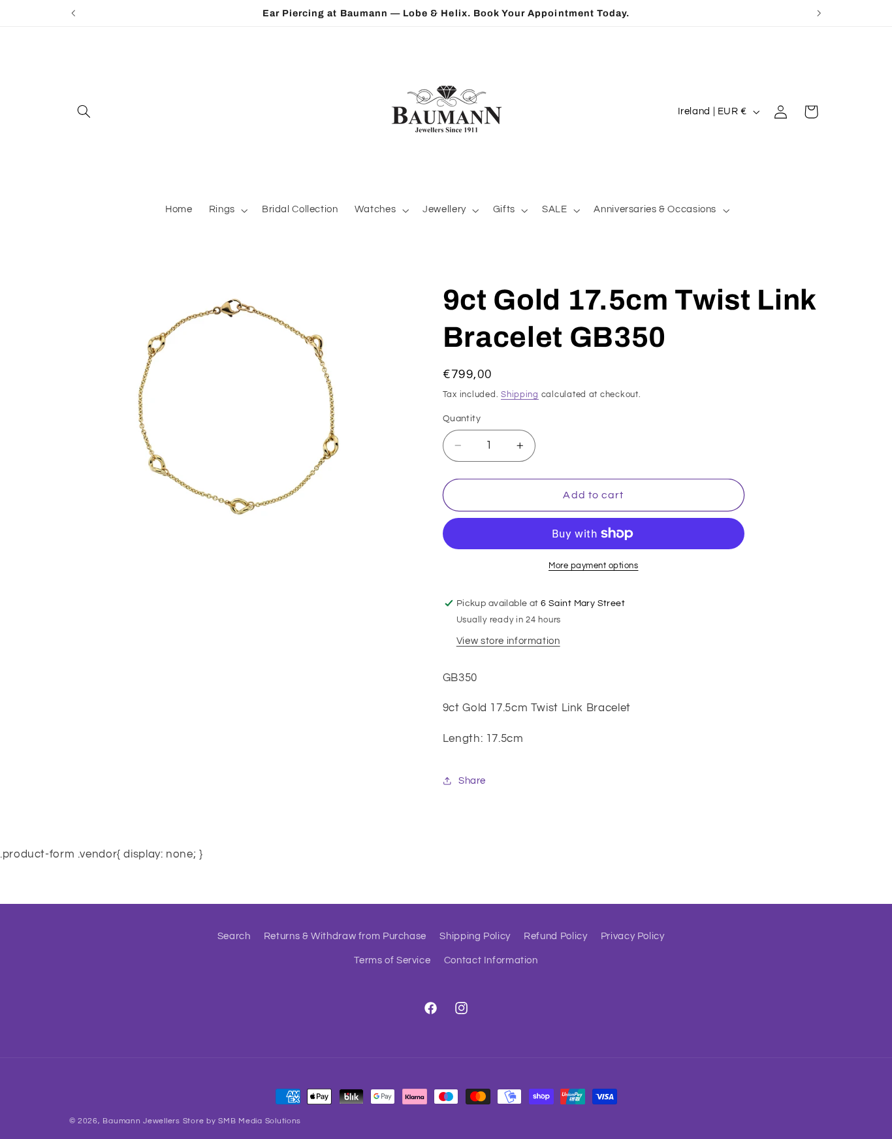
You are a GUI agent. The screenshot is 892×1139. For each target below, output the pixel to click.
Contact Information (491, 960)
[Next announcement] (818, 13)
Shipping (520, 395)
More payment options (594, 566)
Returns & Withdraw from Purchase (345, 936)
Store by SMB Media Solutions (242, 1121)
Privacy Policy (633, 936)
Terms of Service (392, 960)
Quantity (462, 418)
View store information (508, 641)
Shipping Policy (474, 936)
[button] (84, 112)
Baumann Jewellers (141, 1121)
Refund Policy (555, 936)
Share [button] (472, 781)
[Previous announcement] (73, 13)
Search (234, 936)
